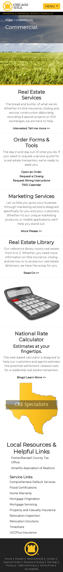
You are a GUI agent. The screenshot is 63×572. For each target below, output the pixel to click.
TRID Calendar (31, 185)
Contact (52, 558)
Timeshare (17, 527)
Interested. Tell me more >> (31, 128)
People (20, 558)
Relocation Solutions (24, 521)
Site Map (53, 562)
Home (10, 558)
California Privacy (28, 565)
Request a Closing (31, 176)
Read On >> (31, 272)
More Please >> (31, 231)
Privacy (11, 565)
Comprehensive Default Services (32, 482)
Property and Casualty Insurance (33, 510)
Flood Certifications (23, 487)
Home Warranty (21, 493)
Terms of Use (48, 565)
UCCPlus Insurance (23, 532)
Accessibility (31, 569)
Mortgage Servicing (23, 504)
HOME (9, 20)
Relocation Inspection (25, 515)
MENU (50, 6)
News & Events (36, 558)
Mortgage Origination (25, 499)
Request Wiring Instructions (31, 180)
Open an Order (31, 172)
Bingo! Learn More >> (31, 377)
